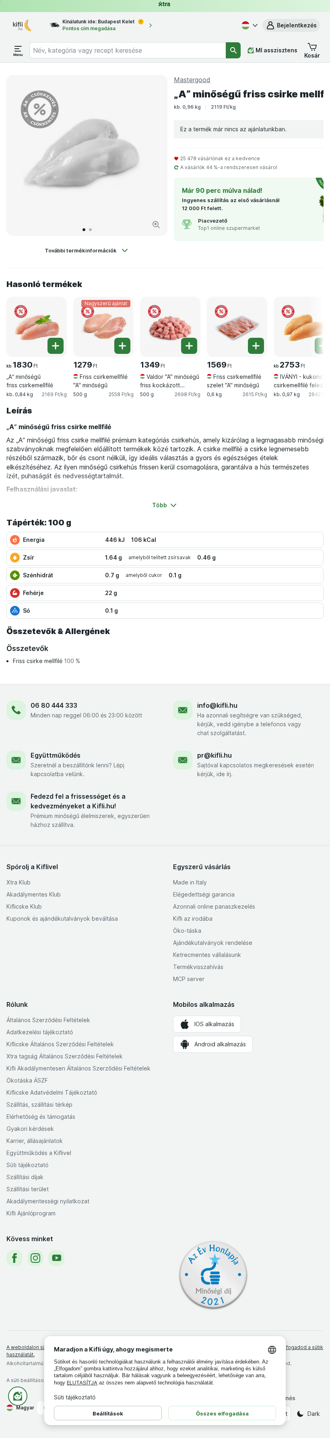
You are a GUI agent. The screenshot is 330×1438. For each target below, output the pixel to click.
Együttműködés (55, 755)
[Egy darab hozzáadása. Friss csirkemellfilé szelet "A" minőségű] (256, 346)
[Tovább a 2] (90, 229)
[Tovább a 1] (83, 229)
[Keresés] (233, 50)
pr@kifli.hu (214, 755)
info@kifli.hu (217, 705)
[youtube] (56, 1258)
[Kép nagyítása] (156, 224)
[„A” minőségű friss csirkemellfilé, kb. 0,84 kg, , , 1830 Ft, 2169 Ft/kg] (36, 327)
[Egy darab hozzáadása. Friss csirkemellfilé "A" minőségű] (122, 346)
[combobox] (127, 50)
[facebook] (14, 1258)
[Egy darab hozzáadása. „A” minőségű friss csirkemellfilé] (55, 346)
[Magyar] (248, 25)
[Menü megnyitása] (18, 50)
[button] (291, 25)
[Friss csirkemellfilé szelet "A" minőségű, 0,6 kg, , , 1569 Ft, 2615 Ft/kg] (237, 327)
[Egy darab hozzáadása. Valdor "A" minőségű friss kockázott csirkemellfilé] (189, 346)
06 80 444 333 (54, 705)
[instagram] (35, 1258)
